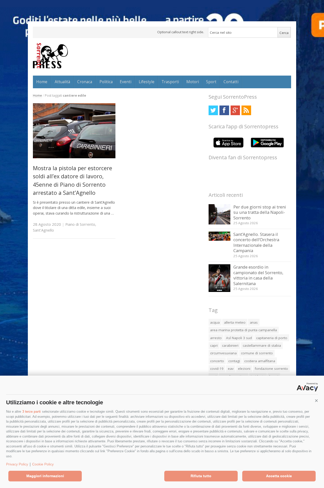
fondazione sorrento (271, 368)
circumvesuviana (223, 353)
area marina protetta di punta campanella (243, 330)
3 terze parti (31, 411)
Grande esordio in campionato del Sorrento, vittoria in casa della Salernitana (258, 275)
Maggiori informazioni (45, 476)
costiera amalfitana (259, 361)
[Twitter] (213, 110)
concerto (217, 361)
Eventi (125, 81)
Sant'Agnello (43, 230)
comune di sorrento (257, 353)
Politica (106, 81)
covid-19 (217, 368)
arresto (216, 338)
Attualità (62, 81)
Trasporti (170, 81)
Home (41, 81)
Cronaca (84, 81)
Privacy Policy (17, 464)
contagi (234, 361)
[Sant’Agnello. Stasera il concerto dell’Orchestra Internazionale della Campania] (220, 239)
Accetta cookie (279, 476)
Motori (192, 81)
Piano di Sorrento (80, 224)
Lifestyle (146, 81)
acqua (215, 322)
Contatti (231, 81)
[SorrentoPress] (50, 55)
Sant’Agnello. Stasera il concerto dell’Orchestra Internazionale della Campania (256, 242)
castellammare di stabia (262, 345)
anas (254, 322)
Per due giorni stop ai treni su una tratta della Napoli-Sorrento (259, 212)
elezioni (244, 368)
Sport (211, 81)
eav (231, 368)
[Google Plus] (235, 110)
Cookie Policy (43, 464)
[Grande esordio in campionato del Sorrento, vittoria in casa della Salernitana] (220, 290)
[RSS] (246, 110)
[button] (316, 400)
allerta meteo (235, 322)
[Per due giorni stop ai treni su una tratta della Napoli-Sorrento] (220, 223)
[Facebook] (224, 110)
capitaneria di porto (271, 338)
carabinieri (230, 345)
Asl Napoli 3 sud (239, 338)
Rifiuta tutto (201, 476)
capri (214, 345)
